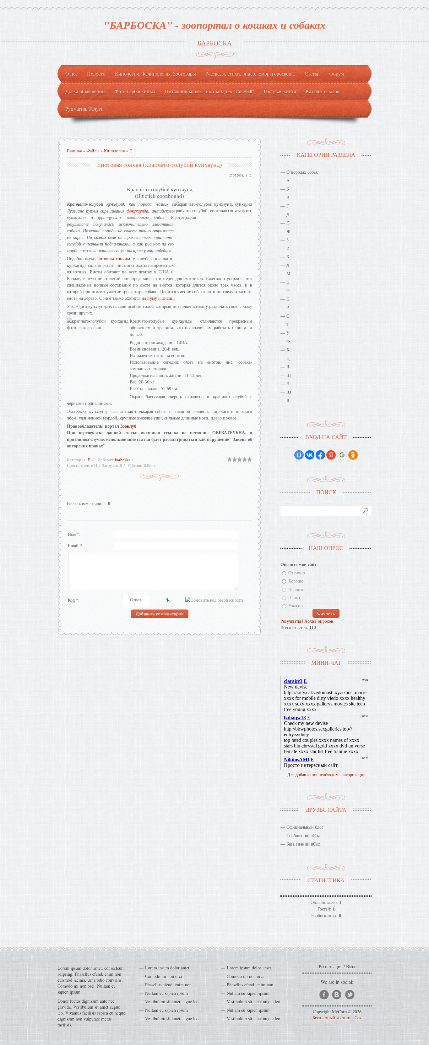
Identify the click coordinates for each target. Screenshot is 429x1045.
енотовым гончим (112, 258)
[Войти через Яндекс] (331, 455)
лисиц (168, 298)
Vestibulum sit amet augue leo (171, 1002)
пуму (152, 298)
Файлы (92, 151)
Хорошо (295, 581)
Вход (350, 966)
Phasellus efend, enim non (168, 985)
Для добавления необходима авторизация (326, 775)
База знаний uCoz (303, 844)
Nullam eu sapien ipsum (166, 993)
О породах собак (302, 172)
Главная (74, 151)
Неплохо (296, 589)
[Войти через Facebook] (320, 455)
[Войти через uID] (299, 455)
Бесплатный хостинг (331, 1018)
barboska (122, 459)
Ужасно (295, 606)
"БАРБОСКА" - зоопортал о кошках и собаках (214, 24)
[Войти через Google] (342, 455)
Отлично (296, 573)
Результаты (290, 621)
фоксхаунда (137, 211)
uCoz (356, 1018)
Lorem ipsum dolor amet (167, 968)
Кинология (114, 151)
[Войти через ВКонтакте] (309, 455)
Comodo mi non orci (163, 976)
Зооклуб (128, 426)
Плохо (294, 597)
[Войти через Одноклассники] (353, 455)
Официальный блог (304, 827)
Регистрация (330, 966)
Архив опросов (318, 621)
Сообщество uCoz (303, 835)
